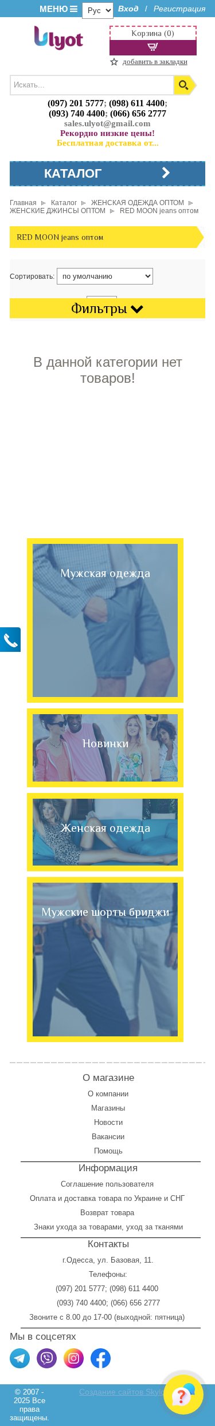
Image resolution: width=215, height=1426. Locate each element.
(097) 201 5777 (76, 103)
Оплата (43, 1198)
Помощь (108, 1151)
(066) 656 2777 (138, 113)
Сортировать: (32, 277)
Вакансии (108, 1136)
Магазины (108, 1108)
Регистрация (179, 8)
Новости (108, 1122)
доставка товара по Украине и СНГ (125, 1198)
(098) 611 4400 (137, 103)
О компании (108, 1093)
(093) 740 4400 (77, 113)
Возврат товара (108, 1212)
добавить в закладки (155, 61)
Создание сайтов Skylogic (127, 1391)
